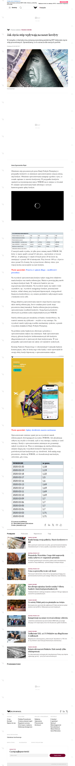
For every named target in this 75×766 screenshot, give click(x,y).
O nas (9, 719)
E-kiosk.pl (53, 719)
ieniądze (42, 8)
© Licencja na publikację (19, 521)
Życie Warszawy (56, 731)
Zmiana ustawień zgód (25, 721)
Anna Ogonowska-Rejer (19, 165)
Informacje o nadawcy (25, 725)
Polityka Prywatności (24, 719)
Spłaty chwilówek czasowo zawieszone (41, 430)
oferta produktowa (37, 742)
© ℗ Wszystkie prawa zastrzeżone (22, 523)
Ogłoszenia (38, 721)
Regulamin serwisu (24, 723)
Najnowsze (38, 534)
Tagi (49, 534)
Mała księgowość (56, 725)
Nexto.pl (53, 723)
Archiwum (38, 725)
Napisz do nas (11, 723)
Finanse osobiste (15, 30)
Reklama (37, 719)
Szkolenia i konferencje (14, 737)
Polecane (24, 534)
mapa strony (11, 742)
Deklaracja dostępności (25, 727)
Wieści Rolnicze (55, 729)
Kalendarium (23, 742)
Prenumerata (39, 723)
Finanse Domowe (26, 30)
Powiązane (11, 534)
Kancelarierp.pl (55, 727)
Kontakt (9, 721)
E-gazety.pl (54, 721)
